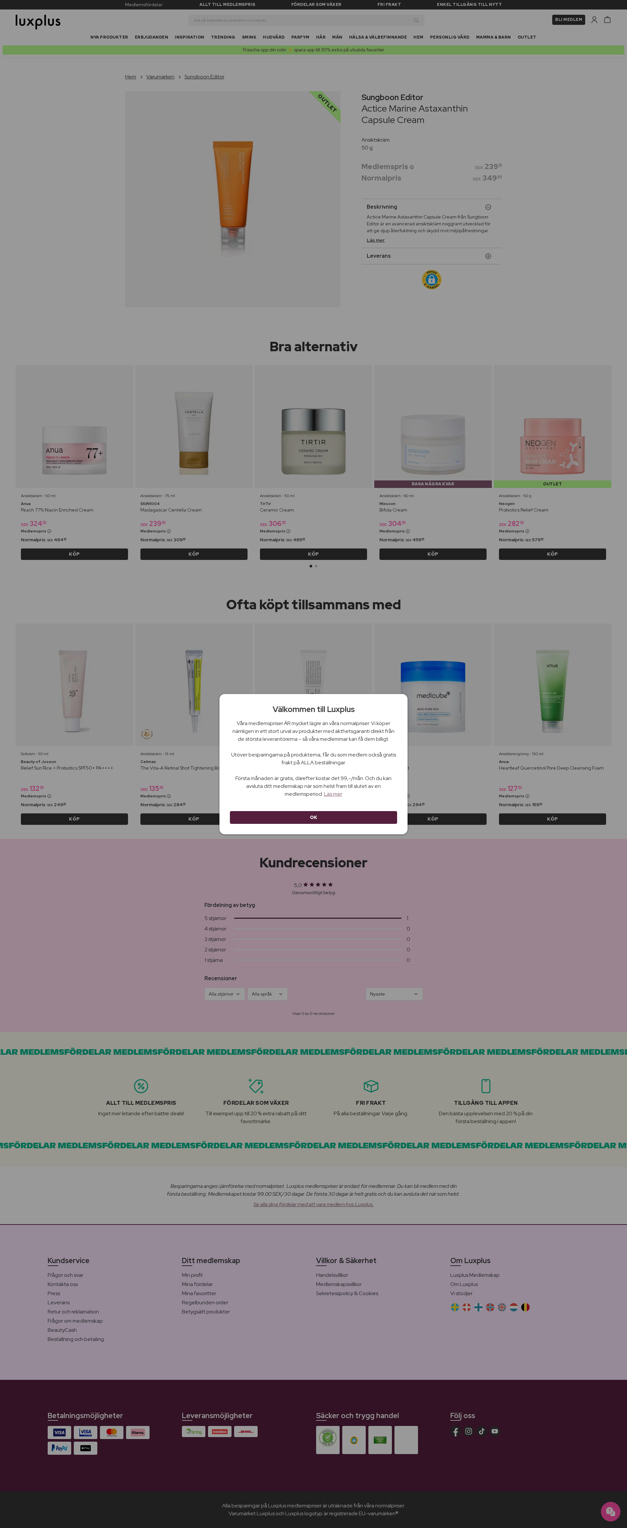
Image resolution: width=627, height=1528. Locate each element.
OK (313, 817)
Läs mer (333, 793)
